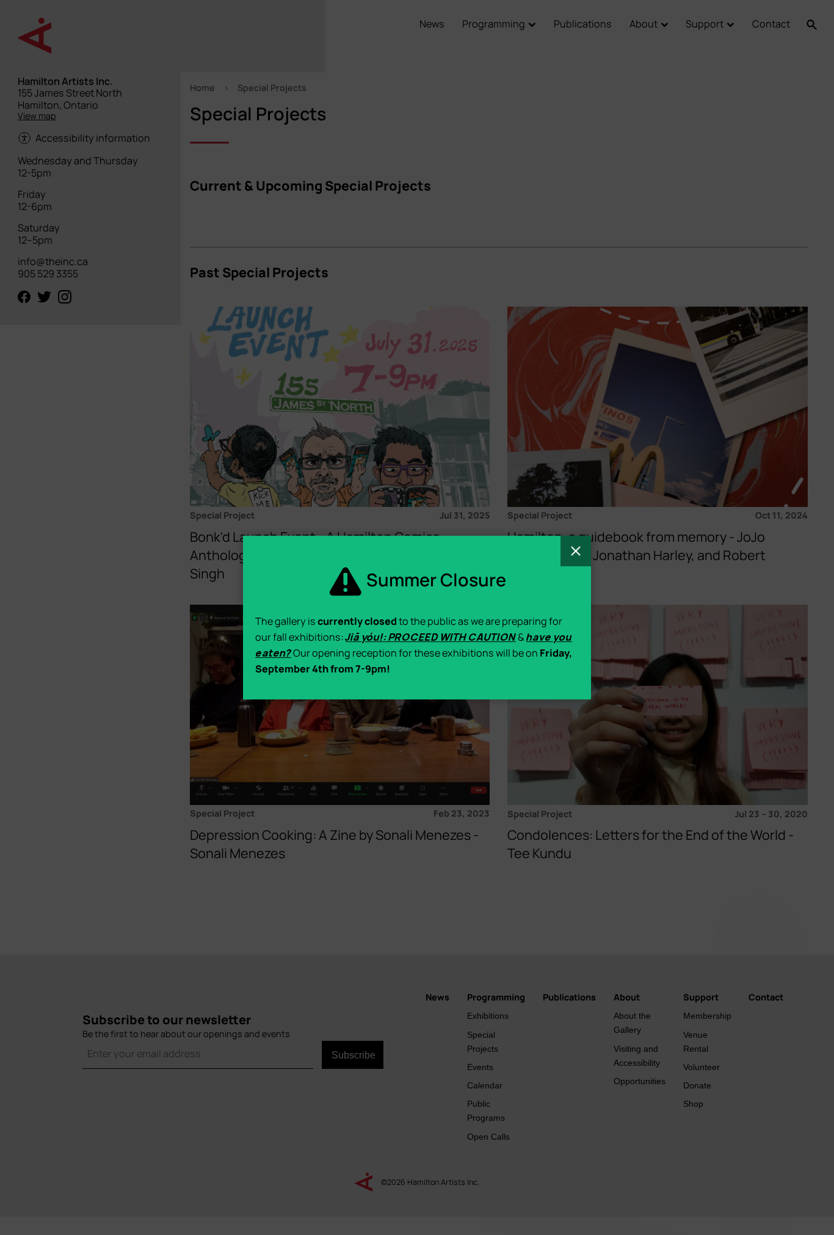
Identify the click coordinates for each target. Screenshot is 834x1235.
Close (575, 551)
